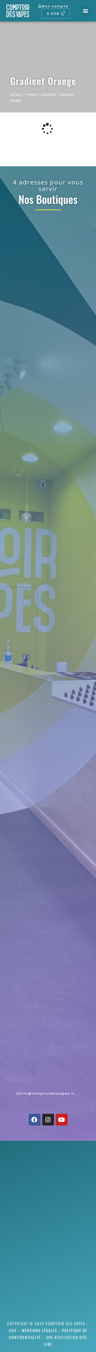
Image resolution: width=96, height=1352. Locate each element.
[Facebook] (34, 1119)
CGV (13, 1330)
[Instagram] (48, 1119)
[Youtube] (62, 1119)
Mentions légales (39, 1330)
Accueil (16, 95)
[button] (85, 10)
